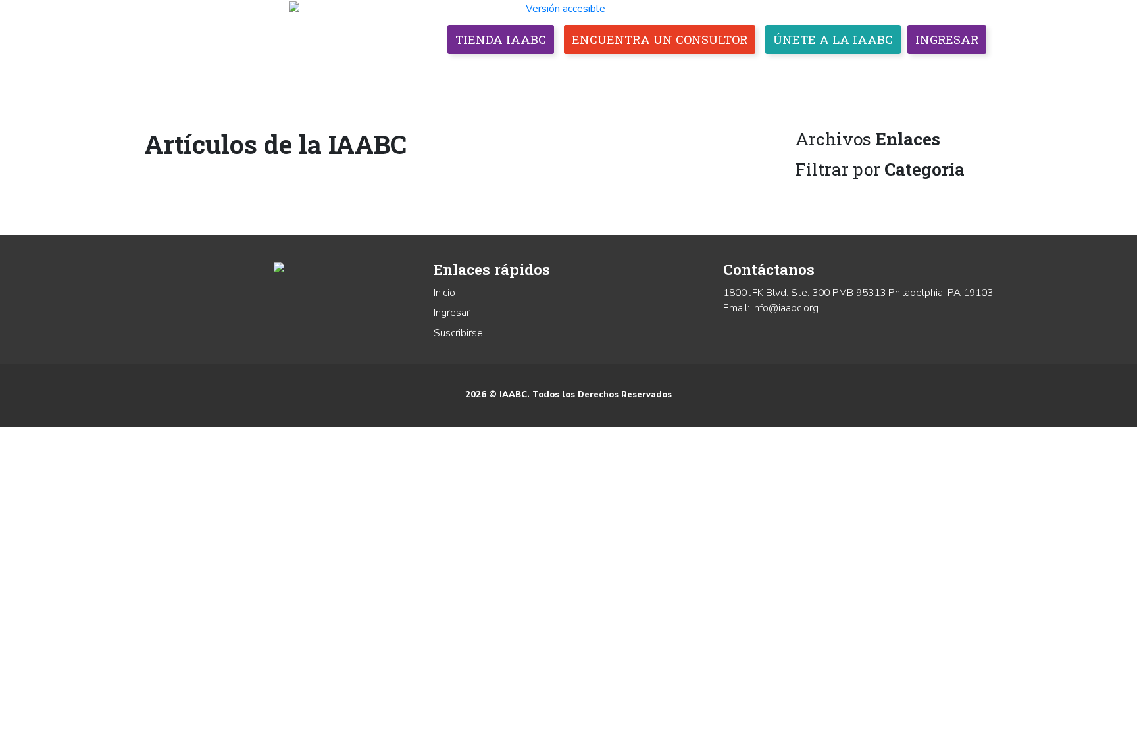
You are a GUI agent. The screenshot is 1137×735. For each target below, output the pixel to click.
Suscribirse (458, 333)
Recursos (892, 72)
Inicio (444, 293)
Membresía (521, 72)
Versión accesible (565, 8)
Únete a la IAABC (833, 39)
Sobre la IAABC (427, 72)
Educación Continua (735, 72)
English (961, 72)
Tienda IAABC (500, 39)
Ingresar (946, 39)
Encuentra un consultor (659, 39)
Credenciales (613, 72)
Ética (832, 72)
